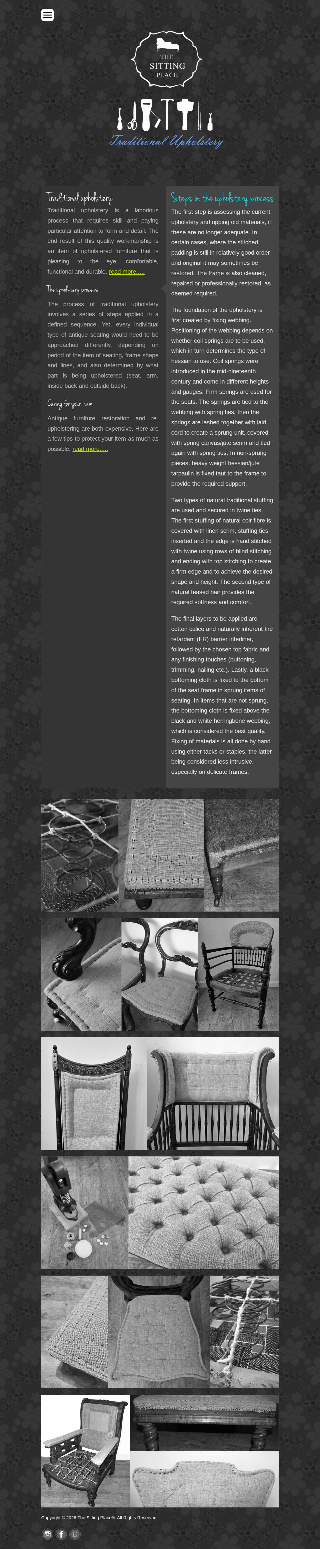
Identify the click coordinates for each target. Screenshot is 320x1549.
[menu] (47, 15)
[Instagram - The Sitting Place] (47, 1538)
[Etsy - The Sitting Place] (75, 1538)
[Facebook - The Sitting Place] (61, 1538)
